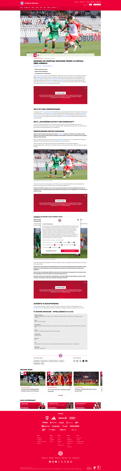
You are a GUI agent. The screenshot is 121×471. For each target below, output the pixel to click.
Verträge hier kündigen (70, 468)
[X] (62, 462)
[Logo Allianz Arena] (89, 468)
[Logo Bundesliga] (99, 467)
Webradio (39, 443)
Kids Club (76, 1)
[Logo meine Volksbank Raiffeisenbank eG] (74, 430)
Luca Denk (62, 80)
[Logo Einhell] (46, 426)
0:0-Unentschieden (45, 111)
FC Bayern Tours (75, 457)
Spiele (33, 7)
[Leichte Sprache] (98, 2)
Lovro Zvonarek (50, 81)
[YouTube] (56, 462)
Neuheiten (69, 443)
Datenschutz (27, 468)
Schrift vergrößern (46, 65)
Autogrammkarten (80, 441)
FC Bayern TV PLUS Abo (41, 441)
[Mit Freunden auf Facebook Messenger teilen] (83, 361)
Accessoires (69, 446)
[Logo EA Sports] (77, 422)
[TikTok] (68, 462)
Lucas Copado (40, 78)
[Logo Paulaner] (74, 426)
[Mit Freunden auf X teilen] (80, 361)
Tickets (48, 7)
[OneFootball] (65, 462)
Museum (54, 7)
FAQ (61, 468)
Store (68, 435)
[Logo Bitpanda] (53, 422)
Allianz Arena (82, 1)
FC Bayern (22, 9)
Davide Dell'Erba (60, 139)
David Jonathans (54, 78)
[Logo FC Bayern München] (60, 453)
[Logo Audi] (72, 418)
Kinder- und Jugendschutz (48, 468)
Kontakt (87, 1)
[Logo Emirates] (56, 426)
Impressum (22, 468)
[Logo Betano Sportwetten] (45, 422)
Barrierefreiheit (40, 468)
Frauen (59, 439)
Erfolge (78, 439)
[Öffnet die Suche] (58, 7)
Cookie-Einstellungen (78, 468)
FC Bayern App (79, 443)
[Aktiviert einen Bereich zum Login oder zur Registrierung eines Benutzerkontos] (100, 2)
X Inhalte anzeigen (60, 93)
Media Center (64, 457)
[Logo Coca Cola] (61, 422)
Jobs (70, 457)
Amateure (60, 441)
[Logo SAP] (44, 430)
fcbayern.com (45, 457)
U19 (39, 114)
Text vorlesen (36, 65)
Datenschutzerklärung (66, 97)
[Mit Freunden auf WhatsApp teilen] (77, 361)
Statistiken (52, 439)
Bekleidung (69, 439)
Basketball (51, 457)
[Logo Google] (64, 426)
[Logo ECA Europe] (94, 467)
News (21, 7)
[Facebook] (50, 462)
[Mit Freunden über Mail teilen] (74, 361)
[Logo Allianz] (62, 418)
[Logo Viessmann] (62, 430)
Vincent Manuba (65, 116)
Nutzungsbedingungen (33, 468)
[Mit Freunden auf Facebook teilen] (86, 361)
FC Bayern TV (27, 7)
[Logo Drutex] (69, 422)
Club (41, 7)
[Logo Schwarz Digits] (51, 430)
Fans (45, 7)
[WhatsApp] (71, 462)
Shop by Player (70, 441)
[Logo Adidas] (53, 418)
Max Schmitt (83, 113)
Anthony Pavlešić (52, 113)
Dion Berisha (61, 133)
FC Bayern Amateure (39, 75)
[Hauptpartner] (90, 4)
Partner (60, 413)
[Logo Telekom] (47, 418)
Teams (37, 7)
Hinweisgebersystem (56, 468)
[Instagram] (53, 462)
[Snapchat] (59, 462)
